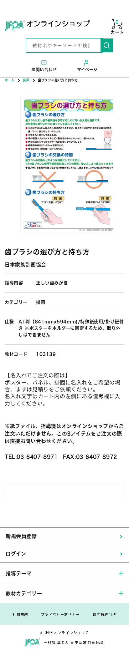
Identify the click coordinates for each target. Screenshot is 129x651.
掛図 (26, 80)
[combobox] (63, 45)
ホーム (10, 80)
